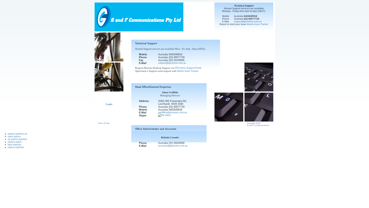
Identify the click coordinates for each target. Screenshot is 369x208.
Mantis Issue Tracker (257, 24)
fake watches (14, 144)
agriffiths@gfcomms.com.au (172, 112)
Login (109, 104)
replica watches (16, 147)
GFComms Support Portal (188, 68)
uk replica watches (17, 139)
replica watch (15, 142)
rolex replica (14, 136)
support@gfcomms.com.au (248, 21)
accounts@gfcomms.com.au (173, 145)
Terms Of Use (104, 123)
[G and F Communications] (139, 30)
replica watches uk (17, 134)
